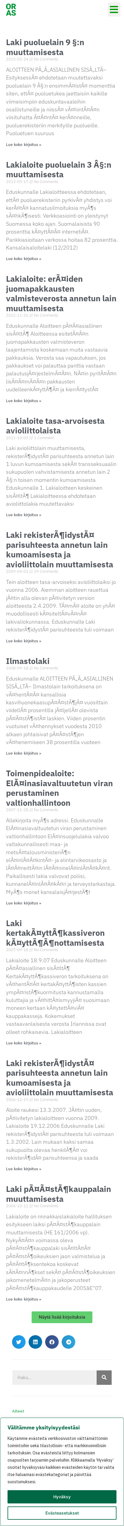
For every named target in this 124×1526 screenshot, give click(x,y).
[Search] (104, 1377)
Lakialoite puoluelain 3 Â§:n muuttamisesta (58, 169)
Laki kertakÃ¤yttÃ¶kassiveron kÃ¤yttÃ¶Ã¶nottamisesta (55, 933)
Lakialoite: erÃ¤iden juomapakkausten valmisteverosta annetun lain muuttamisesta (61, 293)
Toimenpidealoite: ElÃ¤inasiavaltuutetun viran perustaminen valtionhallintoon (59, 788)
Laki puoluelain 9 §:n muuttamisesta (45, 47)
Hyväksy (62, 1496)
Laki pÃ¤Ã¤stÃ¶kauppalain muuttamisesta (58, 1193)
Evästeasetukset (62, 1512)
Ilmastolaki (28, 661)
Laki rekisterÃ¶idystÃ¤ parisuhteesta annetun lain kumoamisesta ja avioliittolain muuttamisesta (59, 549)
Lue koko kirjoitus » (23, 144)
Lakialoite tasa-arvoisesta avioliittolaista (55, 425)
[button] (114, 9)
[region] (62, 1472)
